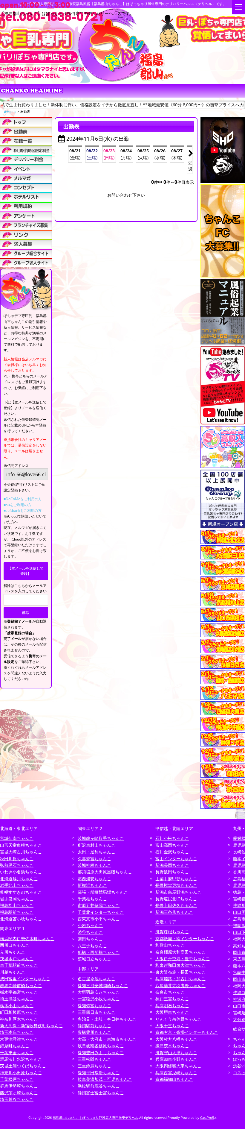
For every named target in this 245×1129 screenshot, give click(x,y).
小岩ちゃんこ (90, 925)
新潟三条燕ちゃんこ (174, 912)
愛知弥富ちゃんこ (94, 1005)
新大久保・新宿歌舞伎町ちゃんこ (31, 1025)
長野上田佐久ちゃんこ (176, 905)
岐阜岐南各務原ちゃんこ (101, 1045)
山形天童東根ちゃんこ (21, 845)
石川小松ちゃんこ (172, 838)
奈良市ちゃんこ (170, 992)
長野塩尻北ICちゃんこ (176, 899)
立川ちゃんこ (12, 952)
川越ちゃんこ (12, 972)
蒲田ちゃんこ (90, 939)
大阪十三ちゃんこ (172, 1025)
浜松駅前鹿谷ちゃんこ (99, 1086)
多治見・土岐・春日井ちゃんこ (107, 1019)
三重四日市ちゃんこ (96, 1012)
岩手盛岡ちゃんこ (16, 899)
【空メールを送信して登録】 (26, 571)
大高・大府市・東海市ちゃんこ (107, 1039)
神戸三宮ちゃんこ (172, 998)
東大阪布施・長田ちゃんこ (180, 972)
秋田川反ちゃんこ (16, 858)
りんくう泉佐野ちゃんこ (178, 1019)
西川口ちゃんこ (14, 945)
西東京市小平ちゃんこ (99, 919)
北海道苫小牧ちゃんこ (21, 919)
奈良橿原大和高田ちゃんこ (180, 952)
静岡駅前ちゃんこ (94, 1025)
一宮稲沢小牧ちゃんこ (99, 998)
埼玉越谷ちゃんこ (16, 1099)
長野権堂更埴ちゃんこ (176, 885)
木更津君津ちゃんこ (19, 1039)
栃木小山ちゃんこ (16, 1005)
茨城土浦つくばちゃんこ (23, 1066)
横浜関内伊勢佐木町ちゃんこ (27, 938)
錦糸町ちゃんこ (14, 1045)
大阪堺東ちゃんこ (172, 1012)
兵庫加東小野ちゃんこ (176, 1059)
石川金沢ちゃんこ (172, 852)
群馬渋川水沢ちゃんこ (21, 1059)
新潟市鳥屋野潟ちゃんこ (178, 892)
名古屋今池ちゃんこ (96, 978)
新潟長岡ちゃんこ (172, 865)
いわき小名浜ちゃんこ (21, 872)
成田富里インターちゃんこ (25, 978)
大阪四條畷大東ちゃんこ (178, 1066)
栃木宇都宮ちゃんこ (19, 992)
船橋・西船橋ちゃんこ (99, 952)
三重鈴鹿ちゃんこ (94, 1066)
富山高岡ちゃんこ (172, 845)
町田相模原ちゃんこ (19, 1012)
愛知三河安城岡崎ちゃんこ (103, 985)
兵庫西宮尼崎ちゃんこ (176, 1072)
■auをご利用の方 (17, 504)
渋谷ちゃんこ (90, 932)
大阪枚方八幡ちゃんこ (176, 1039)
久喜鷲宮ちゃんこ (94, 858)
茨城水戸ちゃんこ (16, 958)
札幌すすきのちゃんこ (21, 892)
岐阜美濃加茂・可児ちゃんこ (105, 1079)
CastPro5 (207, 1117)
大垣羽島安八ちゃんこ (99, 992)
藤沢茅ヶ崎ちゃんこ (19, 1092)
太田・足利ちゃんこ (96, 852)
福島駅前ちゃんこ (16, 912)
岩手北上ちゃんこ (16, 885)
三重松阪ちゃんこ (94, 1059)
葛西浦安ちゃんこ (94, 878)
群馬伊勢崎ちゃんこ (19, 1086)
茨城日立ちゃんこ (94, 959)
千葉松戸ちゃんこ (16, 1079)
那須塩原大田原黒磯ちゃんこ (105, 872)
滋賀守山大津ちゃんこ (176, 1052)
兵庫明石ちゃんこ (172, 1005)
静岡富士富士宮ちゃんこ (101, 1092)
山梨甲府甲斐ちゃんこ (176, 878)
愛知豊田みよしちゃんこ (101, 1052)
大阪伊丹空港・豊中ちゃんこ (182, 958)
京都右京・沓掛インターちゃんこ (186, 1032)
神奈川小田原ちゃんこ (21, 1072)
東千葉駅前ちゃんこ (19, 965)
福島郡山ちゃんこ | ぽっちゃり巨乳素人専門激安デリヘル (95, 1117)
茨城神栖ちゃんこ (94, 865)
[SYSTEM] (26, 150)
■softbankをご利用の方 (23, 510)
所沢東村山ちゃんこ (96, 845)
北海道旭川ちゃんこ (19, 878)
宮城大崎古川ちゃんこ (21, 852)
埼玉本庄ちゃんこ (16, 1032)
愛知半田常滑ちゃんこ (99, 1072)
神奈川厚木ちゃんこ (19, 1019)
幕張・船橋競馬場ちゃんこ (103, 892)
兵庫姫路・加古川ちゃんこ (180, 978)
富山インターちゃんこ (176, 858)
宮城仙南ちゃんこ (16, 838)
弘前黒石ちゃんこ (16, 865)
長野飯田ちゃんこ (172, 872)
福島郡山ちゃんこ (16, 905)
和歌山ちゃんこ (170, 945)
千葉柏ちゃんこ (92, 899)
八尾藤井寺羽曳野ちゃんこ (180, 985)
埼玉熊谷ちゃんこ (16, 998)
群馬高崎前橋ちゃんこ (21, 985)
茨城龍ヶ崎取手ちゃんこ (101, 838)
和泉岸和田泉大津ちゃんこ (180, 965)
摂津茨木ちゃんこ (172, 1045)
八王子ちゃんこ (92, 946)
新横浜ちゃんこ (92, 885)
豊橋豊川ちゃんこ (94, 1032)
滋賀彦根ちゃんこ (172, 931)
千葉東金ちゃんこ (16, 1052)
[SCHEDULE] (26, 131)
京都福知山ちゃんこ (174, 1079)
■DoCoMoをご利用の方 (23, 498)
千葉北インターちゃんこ (101, 912)
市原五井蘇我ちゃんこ (99, 905)
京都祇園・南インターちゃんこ (184, 938)
